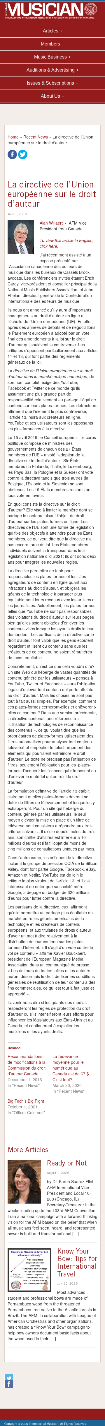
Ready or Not (67, 1164)
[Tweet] (22, 154)
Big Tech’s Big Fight (26, 1101)
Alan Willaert (51, 223)
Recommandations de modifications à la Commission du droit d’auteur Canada (27, 1065)
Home (13, 137)
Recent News (35, 137)
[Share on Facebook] (12, 154)
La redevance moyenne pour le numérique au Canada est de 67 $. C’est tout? (71, 1067)
